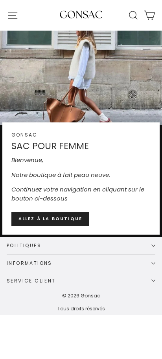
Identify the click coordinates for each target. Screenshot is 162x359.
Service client (31, 280)
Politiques (24, 245)
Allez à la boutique (50, 218)
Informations (29, 263)
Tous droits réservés (81, 308)
